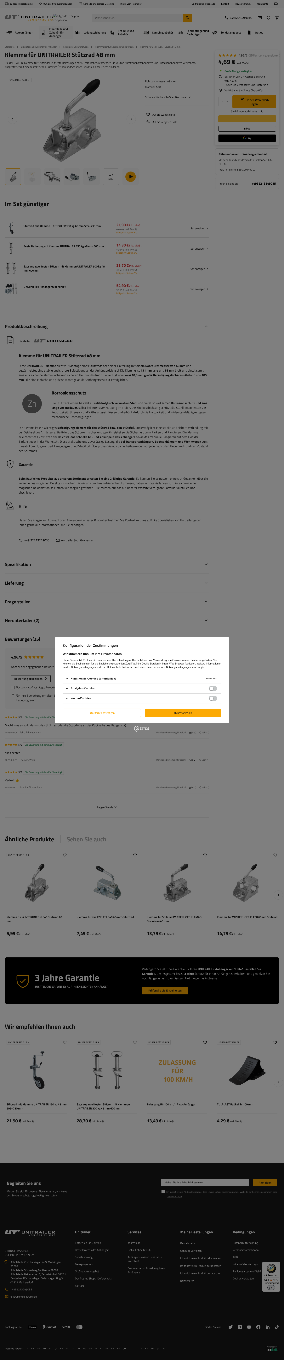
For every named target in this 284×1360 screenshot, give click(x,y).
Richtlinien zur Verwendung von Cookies (159, 660)
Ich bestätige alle (182, 713)
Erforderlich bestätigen (102, 713)
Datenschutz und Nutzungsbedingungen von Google (175, 666)
